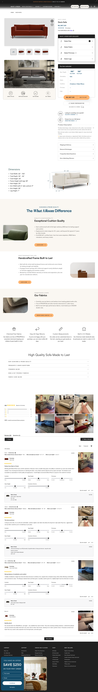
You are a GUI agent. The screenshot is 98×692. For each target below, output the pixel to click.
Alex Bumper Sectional (69, 655)
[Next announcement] (95, 2)
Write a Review (88, 440)
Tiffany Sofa (67, 663)
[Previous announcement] (2, 2)
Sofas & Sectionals (27, 6)
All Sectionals (55, 653)
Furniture (57, 6)
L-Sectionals (55, 657)
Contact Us (23, 650)
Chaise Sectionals (56, 655)
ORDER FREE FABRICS (70, 120)
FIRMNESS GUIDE (14, 369)
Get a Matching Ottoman (67, 158)
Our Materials (7, 653)
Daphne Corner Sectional (70, 661)
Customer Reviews (47, 6)
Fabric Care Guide (15, 377)
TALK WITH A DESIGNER (70, 114)
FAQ (22, 653)
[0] (94, 7)
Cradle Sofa (67, 653)
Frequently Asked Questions (68, 154)
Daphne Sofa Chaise (69, 650)
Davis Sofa (11, 459)
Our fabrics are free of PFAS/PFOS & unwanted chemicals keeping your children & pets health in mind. (13, 339)
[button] (76, 41)
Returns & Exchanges (66, 149)
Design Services (38, 653)
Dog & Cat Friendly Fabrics (18, 373)
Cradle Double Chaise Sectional (71, 657)
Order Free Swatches (39, 650)
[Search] (91, 7)
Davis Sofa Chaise (13, 568)
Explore (37, 6)
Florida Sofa (67, 659)
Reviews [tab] (8, 435)
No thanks (12, 687)
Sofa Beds (54, 663)
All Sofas (54, 650)
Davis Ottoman (12, 616)
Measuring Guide (39, 655)
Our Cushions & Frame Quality (19, 361)
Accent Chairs (55, 661)
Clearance (54, 666)
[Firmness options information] (75, 53)
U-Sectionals (55, 659)
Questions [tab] (16, 435)
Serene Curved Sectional (70, 666)
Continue (12, 683)
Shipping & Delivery (65, 145)
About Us (6, 650)
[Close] (97, 0)
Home (12, 12)
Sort (80, 446)
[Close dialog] (45, 658)
